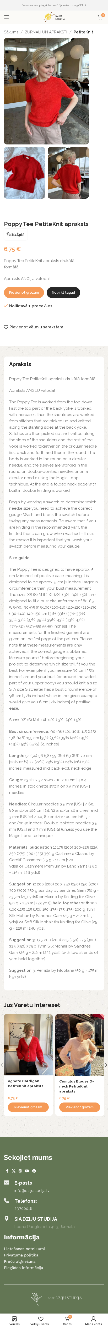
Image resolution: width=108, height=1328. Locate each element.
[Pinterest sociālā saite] (34, 1171)
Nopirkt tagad (63, 292)
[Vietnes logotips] (54, 16)
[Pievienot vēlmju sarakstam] (48, 1018)
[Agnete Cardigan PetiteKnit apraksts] (28, 1044)
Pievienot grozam (24, 292)
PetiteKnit (83, 32)
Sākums (11, 32)
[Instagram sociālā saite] (20, 1171)
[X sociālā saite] (13, 1171)
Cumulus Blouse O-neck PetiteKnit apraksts (76, 1086)
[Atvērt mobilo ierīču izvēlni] (6, 17)
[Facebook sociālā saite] (7, 1171)
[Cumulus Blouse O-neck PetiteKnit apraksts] (79, 1044)
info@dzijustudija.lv (32, 1190)
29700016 (23, 1208)
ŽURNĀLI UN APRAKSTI (46, 32)
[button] (28, 1107)
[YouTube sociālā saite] (27, 1171)
